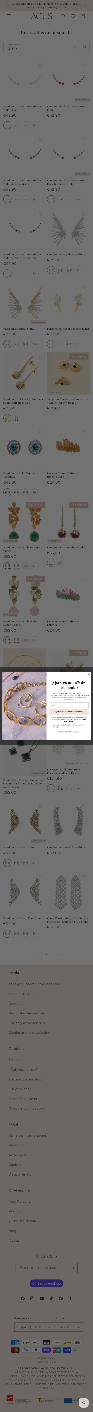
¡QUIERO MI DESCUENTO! (69, 711)
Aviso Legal (75, 731)
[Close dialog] (88, 674)
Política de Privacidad (64, 731)
